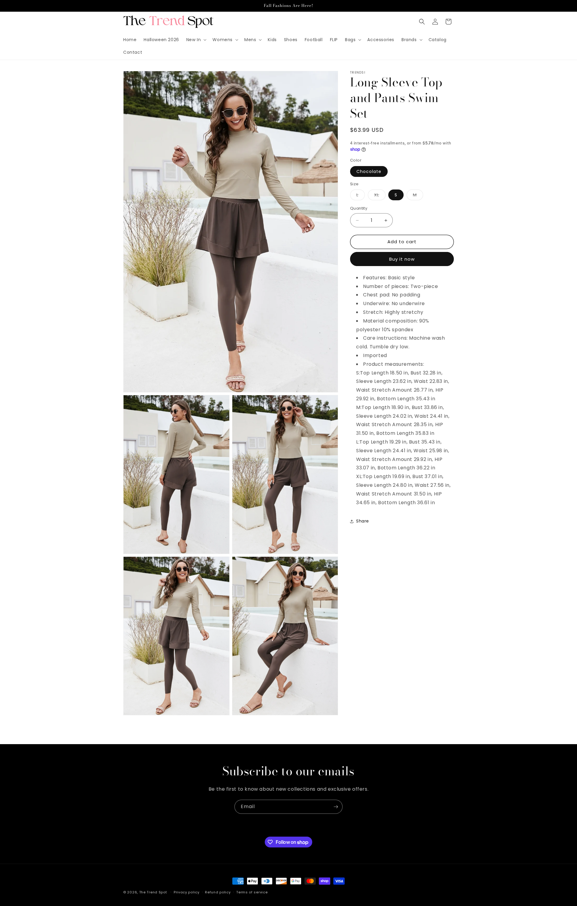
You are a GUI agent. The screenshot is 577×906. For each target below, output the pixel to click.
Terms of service (251, 892)
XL (380, 196)
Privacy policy (187, 892)
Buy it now (402, 259)
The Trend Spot (153, 892)
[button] (196, 39)
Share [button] (362, 521)
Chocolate (368, 171)
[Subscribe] (335, 807)
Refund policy (217, 892)
